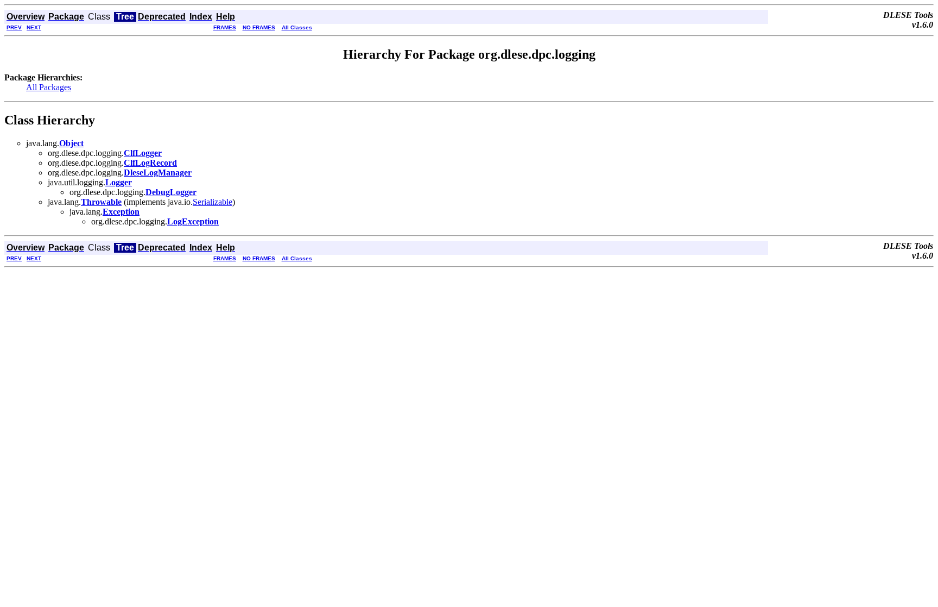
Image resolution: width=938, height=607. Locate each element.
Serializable (212, 201)
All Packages (48, 87)
